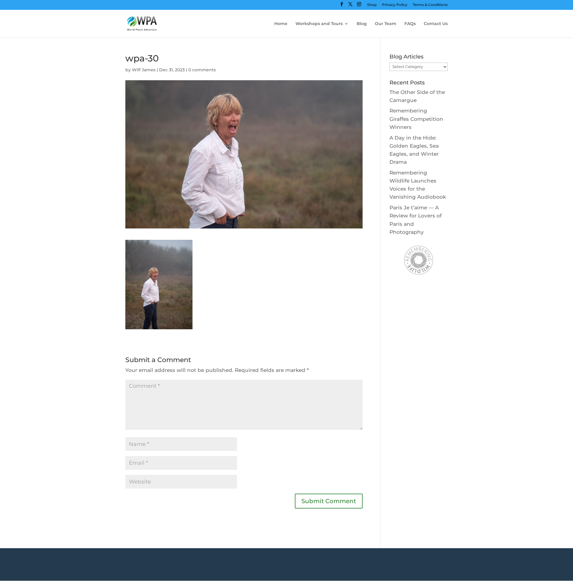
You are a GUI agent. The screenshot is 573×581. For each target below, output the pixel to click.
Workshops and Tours (319, 23)
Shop (372, 5)
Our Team (385, 23)
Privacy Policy (394, 5)
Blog (362, 23)
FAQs (410, 23)
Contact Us (436, 23)
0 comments (202, 69)
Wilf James (143, 69)
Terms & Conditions (430, 5)
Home (280, 23)
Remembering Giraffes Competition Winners (416, 119)
